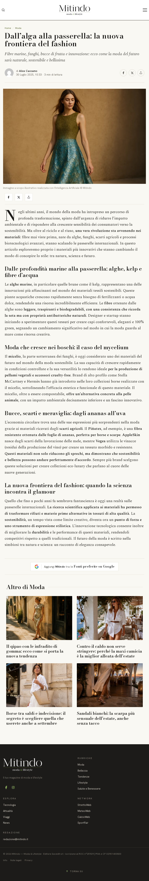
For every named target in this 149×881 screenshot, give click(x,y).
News (6, 822)
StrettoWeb (84, 805)
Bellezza (82, 770)
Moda (18, 28)
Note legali (16, 860)
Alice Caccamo (28, 71)
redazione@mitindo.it (15, 839)
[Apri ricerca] (3, 10)
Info (5, 860)
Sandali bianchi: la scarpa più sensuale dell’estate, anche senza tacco (106, 718)
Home (8, 28)
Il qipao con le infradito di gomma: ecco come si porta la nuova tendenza (34, 651)
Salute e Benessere (89, 788)
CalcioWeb (84, 817)
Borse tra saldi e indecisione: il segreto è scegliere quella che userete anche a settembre (36, 718)
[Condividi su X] (132, 72)
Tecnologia (9, 805)
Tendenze (83, 776)
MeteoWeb (84, 811)
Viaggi (6, 817)
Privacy (28, 860)
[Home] (74, 10)
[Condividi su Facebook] (123, 72)
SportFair (83, 822)
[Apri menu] (146, 10)
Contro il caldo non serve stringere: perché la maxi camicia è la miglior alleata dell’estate (109, 651)
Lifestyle (83, 782)
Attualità (8, 811)
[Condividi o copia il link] (140, 72)
